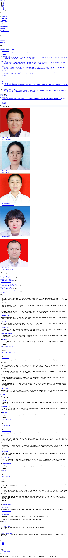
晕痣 (3, 6)
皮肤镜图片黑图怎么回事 (6, 425)
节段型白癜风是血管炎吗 (6, 514)
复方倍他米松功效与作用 (6, 451)
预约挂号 (3, 10)
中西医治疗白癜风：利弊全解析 (7, 288)
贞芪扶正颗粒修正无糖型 (6, 476)
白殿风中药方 (4, 339)
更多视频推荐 (2, 292)
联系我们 (5, 551)
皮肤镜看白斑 (4, 412)
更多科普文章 (2, 394)
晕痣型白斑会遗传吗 (5, 327)
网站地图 (8, 551)
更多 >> (4, 521)
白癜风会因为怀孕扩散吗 (6, 507)
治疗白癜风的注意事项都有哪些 (7, 283)
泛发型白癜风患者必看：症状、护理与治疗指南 (10, 285)
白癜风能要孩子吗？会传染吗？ (7, 504)
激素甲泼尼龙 (4, 470)
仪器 (3, 4)
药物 (3, 5)
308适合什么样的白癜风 (6, 406)
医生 (3, 3)
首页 (3, 2)
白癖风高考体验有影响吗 (6, 315)
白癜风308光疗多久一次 (6, 400)
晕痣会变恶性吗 (4, 321)
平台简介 (1, 551)
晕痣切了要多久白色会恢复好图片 (7, 346)
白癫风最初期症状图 (5, 309)
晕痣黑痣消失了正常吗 (6, 364)
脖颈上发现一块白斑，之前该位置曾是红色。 (9, 533)
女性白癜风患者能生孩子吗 (6, 511)
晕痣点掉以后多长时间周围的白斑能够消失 (9, 352)
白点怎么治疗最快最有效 (6, 388)
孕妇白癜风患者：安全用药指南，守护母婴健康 (10, 291)
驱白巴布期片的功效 (5, 457)
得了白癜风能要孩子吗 (6, 526)
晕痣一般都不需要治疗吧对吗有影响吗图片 (9, 381)
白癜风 (3, 7)
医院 (3, 8)
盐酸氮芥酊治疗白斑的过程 (6, 463)
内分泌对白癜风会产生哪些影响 (7, 280)
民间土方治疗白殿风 (5, 358)
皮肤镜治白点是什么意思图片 (7, 419)
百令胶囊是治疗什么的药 (6, 483)
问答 (3, 9)
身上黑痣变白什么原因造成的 (7, 333)
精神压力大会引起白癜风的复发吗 (7, 277)
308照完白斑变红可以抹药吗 (6, 431)
